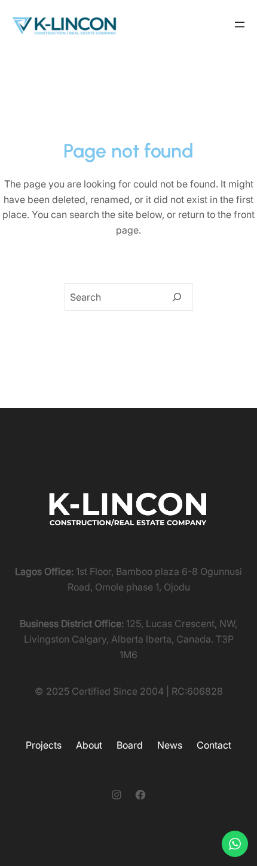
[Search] (177, 297)
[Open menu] (239, 24)
